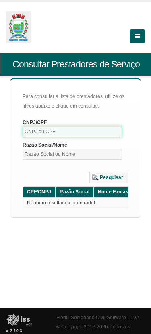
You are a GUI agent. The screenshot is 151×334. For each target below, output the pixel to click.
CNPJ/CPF (35, 122)
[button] (108, 177)
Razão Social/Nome (45, 145)
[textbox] (72, 131)
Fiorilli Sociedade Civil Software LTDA (97, 317)
